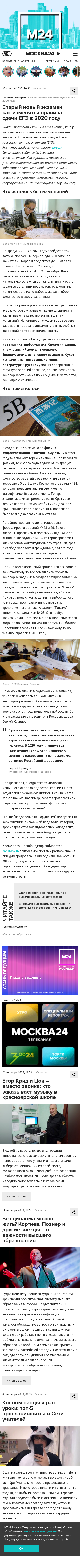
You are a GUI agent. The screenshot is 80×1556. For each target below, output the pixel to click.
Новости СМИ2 (11, 1000)
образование (25, 934)
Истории (20, 97)
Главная (7, 97)
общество (8, 934)
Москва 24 (40, 53)
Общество (39, 89)
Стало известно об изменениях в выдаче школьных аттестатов (42, 895)
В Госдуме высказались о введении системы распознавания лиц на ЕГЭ (45, 906)
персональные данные (40, 1531)
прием (57, 147)
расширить (10, 851)
